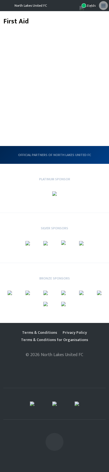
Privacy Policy (75, 333)
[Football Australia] (32, 404)
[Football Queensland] (77, 404)
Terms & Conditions (39, 333)
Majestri (55, 363)
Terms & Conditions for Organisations (54, 340)
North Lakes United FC (31, 5)
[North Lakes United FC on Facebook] (74, 5)
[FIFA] (54, 404)
